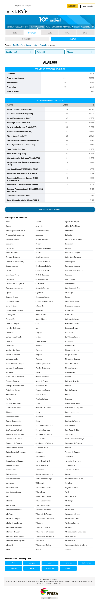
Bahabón (68, 235)
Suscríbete (72, 6)
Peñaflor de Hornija (13, 390)
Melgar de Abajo (71, 355)
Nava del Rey (70, 372)
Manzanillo (10, 346)
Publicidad (31, 581)
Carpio (8, 270)
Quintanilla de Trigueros (74, 408)
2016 (50, 33)
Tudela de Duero (12, 474)
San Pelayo (69, 434)
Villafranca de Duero (43, 510)
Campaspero (70, 262)
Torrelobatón (70, 465)
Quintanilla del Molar (13, 408)
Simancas (39, 452)
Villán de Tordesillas (43, 527)
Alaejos (8, 226)
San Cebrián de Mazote (44, 426)
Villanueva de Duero (13, 532)
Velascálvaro (40, 492)
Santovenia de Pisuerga (74, 443)
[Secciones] (8, 11)
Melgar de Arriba (12, 359)
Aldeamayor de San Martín (15, 231)
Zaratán (68, 550)
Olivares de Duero (42, 377)
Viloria (8, 550)
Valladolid (68, 483)
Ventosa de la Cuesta (43, 496)
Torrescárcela (11, 470)
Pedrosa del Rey (41, 386)
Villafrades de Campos (14, 510)
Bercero (39, 244)
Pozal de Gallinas (42, 399)
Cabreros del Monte (43, 262)
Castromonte (70, 279)
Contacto (9, 581)
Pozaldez (68, 399)
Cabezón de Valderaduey (15, 262)
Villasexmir (40, 541)
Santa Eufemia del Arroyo (74, 439)
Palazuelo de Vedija (72, 381)
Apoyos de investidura (81, 27)
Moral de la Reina (71, 363)
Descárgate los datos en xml (50, 209)
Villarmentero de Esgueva (15, 541)
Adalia (8, 222)
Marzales (39, 346)
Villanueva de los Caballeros (75, 532)
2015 (67, 33)
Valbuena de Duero (13, 479)
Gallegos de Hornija (72, 319)
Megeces (39, 355)
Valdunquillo (40, 483)
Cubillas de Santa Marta (44, 301)
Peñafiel (68, 386)
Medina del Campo (72, 350)
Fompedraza (69, 310)
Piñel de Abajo (11, 394)
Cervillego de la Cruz (72, 288)
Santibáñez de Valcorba (44, 443)
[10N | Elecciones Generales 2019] (50, 19)
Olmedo (68, 377)
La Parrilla (69, 332)
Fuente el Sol (10, 319)
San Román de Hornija (14, 439)
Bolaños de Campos (72, 253)
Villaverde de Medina (43, 545)
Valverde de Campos (43, 488)
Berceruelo (69, 244)
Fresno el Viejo (41, 315)
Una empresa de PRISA (49, 591)
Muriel (38, 372)
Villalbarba (39, 523)
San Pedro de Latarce (44, 434)
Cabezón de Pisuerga (73, 257)
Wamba (38, 550)
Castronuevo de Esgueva (15, 284)
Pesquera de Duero (43, 390)
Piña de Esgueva (71, 390)
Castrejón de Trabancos (74, 270)
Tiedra (8, 457)
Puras (38, 403)
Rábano (8, 412)
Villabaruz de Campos (43, 501)
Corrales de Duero (12, 301)
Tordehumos (40, 457)
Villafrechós (69, 510)
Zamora (68, 568)
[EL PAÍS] (19, 11)
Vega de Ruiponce (71, 488)
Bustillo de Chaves (42, 257)
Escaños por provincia (61, 27)
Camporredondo (12, 266)
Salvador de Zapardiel (14, 426)
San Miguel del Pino (72, 430)
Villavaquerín (70, 541)
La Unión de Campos (72, 337)
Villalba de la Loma (72, 519)
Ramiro (38, 412)
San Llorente (70, 426)
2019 (15, 33)
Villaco (67, 505)
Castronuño (40, 284)
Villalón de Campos (72, 523)
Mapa (48, 27)
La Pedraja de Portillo (14, 337)
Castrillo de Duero (12, 275)
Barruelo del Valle (42, 239)
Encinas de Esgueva (72, 306)
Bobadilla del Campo (43, 248)
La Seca (39, 337)
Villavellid (9, 545)
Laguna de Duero (71, 328)
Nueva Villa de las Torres (15, 377)
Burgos (32, 563)
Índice (56, 584)
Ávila (13, 563)
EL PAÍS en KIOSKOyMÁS (44, 584)
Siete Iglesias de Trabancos (16, 452)
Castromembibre (42, 279)
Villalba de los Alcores (14, 523)
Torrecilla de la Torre (73, 461)
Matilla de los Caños (13, 350)
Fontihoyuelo (10, 315)
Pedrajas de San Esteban (15, 386)
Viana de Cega (70, 496)
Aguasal (38, 222)
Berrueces (10, 248)
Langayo (39, 332)
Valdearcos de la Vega (44, 479)
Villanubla (68, 527)
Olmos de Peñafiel (42, 381)
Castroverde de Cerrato (14, 288)
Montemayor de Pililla (43, 363)
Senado (73, 39)
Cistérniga (69, 293)
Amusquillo (69, 231)
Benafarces (10, 244)
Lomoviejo (69, 341)
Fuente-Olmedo (41, 319)
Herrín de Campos (72, 324)
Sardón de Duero (42, 448)
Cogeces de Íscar (12, 297)
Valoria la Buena (12, 488)
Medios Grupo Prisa (49, 598)
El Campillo (40, 306)
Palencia (68, 563)
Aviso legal (39, 581)
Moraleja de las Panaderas (15, 368)
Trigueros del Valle (72, 470)
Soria (32, 568)
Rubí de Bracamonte (13, 421)
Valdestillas (10, 483)
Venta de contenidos (20, 581)
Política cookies (64, 581)
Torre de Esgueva (12, 465)
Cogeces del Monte (42, 297)
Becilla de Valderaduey (73, 239)
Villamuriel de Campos (14, 527)
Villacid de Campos (42, 505)
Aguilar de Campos (72, 222)
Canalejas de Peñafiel (43, 266)
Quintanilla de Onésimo (44, 408)
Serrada (68, 448)
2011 (85, 33)
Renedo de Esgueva (72, 412)
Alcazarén (39, 226)
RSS (60, 584)
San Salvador (40, 439)
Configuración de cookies (79, 581)
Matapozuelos (70, 346)
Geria (37, 324)
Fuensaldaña (69, 315)
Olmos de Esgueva (12, 381)
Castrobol (68, 275)
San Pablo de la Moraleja (15, 434)
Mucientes (9, 372)
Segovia (13, 568)
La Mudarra (10, 332)
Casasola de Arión (42, 270)
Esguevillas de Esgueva (14, 310)
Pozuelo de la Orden (13, 403)
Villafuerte (9, 514)
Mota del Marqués (71, 368)
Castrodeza (10, 279)
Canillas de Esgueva (72, 266)
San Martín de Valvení (14, 430)
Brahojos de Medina (13, 257)
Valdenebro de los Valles (74, 479)
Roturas (68, 417)
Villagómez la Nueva (72, 514)
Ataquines (39, 235)
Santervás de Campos (14, 443)
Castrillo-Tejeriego (42, 275)
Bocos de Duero (12, 253)
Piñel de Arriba (41, 394)
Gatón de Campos (12, 324)
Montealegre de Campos (15, 363)
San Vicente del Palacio (14, 448)
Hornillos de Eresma (13, 328)
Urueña (68, 474)
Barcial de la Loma (13, 239)
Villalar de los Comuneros (45, 519)
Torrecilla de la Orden (43, 461)
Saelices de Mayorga (72, 421)
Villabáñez (9, 501)
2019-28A (32, 33)
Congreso (27, 39)
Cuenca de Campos (72, 301)
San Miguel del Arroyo (44, 430)
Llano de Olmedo (42, 341)
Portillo (8, 399)
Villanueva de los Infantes (15, 536)
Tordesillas (69, 457)
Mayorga (39, 350)
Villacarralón (10, 505)
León (50, 563)
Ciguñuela (39, 293)
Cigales (8, 293)
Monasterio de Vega (72, 359)
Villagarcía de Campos (44, 514)
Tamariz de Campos (72, 452)
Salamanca (86, 563)
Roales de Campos (12, 417)
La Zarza (9, 341)
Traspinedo (40, 470)
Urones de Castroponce (44, 474)
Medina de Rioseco (13, 355)
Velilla (67, 492)
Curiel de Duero (11, 306)
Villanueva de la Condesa (45, 532)
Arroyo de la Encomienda (15, 235)
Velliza (8, 496)
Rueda (38, 421)
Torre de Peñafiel (42, 465)
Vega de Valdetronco (13, 492)
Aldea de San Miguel (72, 226)
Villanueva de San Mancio (45, 536)
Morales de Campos (43, 368)
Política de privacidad (51, 581)
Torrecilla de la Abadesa (15, 461)
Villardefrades (70, 536)
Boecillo (38, 253)
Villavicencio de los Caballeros (76, 545)
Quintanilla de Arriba (72, 403)
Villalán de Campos (13, 519)
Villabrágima (69, 501)
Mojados (39, 359)
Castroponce (70, 284)
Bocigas (68, 248)
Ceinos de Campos (42, 288)
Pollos (67, 394)
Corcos (67, 297)
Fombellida (39, 310)
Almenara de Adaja (42, 231)
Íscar (37, 328)
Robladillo (39, 417)
